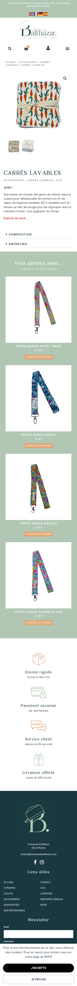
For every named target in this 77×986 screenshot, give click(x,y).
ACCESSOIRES (28, 62)
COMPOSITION (20, 234)
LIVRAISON (46, 893)
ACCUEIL (9, 882)
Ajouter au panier (39, 357)
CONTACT (45, 882)
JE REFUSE (38, 979)
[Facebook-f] (35, 862)
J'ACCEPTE (38, 968)
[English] (31, 13)
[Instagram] (41, 862)
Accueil (11, 62)
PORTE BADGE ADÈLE (38, 434)
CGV (42, 888)
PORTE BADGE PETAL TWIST (38, 346)
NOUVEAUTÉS (11, 905)
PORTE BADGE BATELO (38, 523)
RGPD (43, 905)
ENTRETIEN (18, 244)
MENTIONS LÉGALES (51, 899)
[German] (40, 13)
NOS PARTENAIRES (14, 910)
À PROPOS (9, 888)
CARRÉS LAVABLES (40, 180)
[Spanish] (45, 13)
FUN (59, 180)
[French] (36, 13)
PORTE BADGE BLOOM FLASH (38, 611)
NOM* (7, 927)
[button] (10, 49)
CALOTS (8, 893)
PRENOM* (9, 942)
